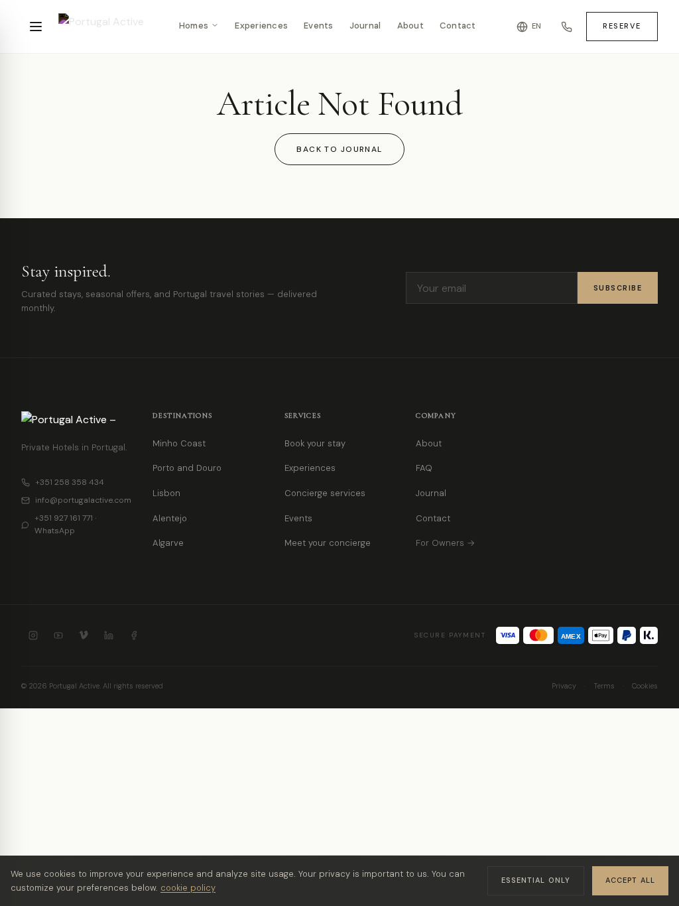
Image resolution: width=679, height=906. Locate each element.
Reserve (622, 26)
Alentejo (170, 518)
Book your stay (314, 443)
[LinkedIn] (109, 635)
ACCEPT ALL (630, 880)
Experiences (261, 26)
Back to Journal (339, 149)
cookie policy (188, 887)
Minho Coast (179, 443)
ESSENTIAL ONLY (535, 880)
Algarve (168, 543)
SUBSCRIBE (618, 287)
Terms (604, 685)
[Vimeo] (83, 635)
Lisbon (166, 493)
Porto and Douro (187, 468)
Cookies (645, 685)
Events (319, 26)
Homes (193, 26)
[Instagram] (33, 635)
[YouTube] (58, 635)
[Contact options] (566, 26)
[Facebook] (134, 635)
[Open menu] (35, 26)
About (410, 26)
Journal (365, 26)
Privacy (564, 685)
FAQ (424, 468)
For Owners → (445, 543)
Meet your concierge (327, 543)
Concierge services (324, 493)
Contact (458, 26)
